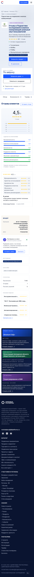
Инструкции (5, 542)
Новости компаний (7, 525)
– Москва (4, 485)
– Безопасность (6, 519)
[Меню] (31, 2)
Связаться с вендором (17, 81)
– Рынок (4, 511)
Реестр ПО (4, 493)
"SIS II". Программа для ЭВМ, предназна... (15, 301)
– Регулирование (6, 509)
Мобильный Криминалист (11, 305)
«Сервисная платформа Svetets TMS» (11, 315)
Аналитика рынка (6, 527)
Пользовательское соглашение (13, 573)
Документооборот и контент (10, 457)
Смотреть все (8, 318)
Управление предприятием (10, 441)
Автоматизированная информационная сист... (11, 310)
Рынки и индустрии (7, 496)
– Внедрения (5, 517)
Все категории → (6, 468)
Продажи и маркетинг (8, 444)
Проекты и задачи (7, 452)
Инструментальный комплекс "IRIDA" (11, 296)
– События (4, 522)
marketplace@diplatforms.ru (10, 429)
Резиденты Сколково (8, 491)
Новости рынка (6, 506)
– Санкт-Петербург (7, 488)
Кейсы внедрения (7, 480)
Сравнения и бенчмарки (9, 530)
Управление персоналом (9, 449)
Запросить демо (17, 76)
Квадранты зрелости (8, 533)
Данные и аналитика (7, 454)
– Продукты (5, 514)
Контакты (21, 251)
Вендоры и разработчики (9, 475)
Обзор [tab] (5, 97)
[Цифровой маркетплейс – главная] (2, 2)
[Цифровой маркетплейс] (17, 402)
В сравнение (15, 64)
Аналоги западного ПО (8, 465)
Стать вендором (6, 499)
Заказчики (4, 478)
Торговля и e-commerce (9, 446)
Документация (9, 88)
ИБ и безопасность (7, 462)
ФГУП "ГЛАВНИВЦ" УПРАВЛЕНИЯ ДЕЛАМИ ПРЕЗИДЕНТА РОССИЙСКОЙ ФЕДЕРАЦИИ (21, 225)
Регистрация (23, 2)
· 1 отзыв (22, 39)
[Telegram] (3, 433)
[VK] (7, 433)
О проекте (4, 540)
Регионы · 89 (5, 483)
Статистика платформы (8, 550)
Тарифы (3, 548)
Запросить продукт (18, 59)
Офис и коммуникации (8, 14)
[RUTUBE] (11, 433)
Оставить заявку (9, 251)
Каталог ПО (13, 11)
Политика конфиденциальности (13, 569)
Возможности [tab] (15, 97)
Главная (5, 11)
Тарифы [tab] (28, 97)
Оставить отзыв (26, 104)
